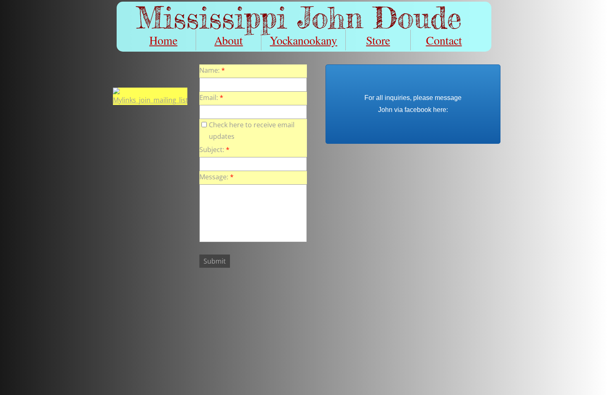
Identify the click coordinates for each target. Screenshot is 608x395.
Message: (216, 176)
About (228, 40)
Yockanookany (303, 40)
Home (163, 40)
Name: (212, 70)
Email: (211, 97)
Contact (444, 40)
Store (378, 40)
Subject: (214, 149)
